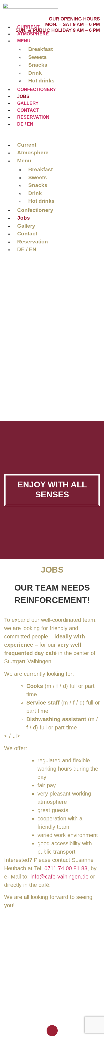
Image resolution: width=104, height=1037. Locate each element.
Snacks (37, 65)
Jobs (23, 96)
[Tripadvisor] (92, 6)
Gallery (28, 103)
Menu (24, 40)
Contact (28, 110)
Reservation (33, 117)
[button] (31, 134)
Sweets (37, 57)
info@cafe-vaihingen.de (60, 877)
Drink (35, 73)
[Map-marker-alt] (99, 6)
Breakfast (40, 49)
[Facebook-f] (86, 6)
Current (28, 27)
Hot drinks (41, 81)
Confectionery (36, 89)
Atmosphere (33, 34)
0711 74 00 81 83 (65, 868)
